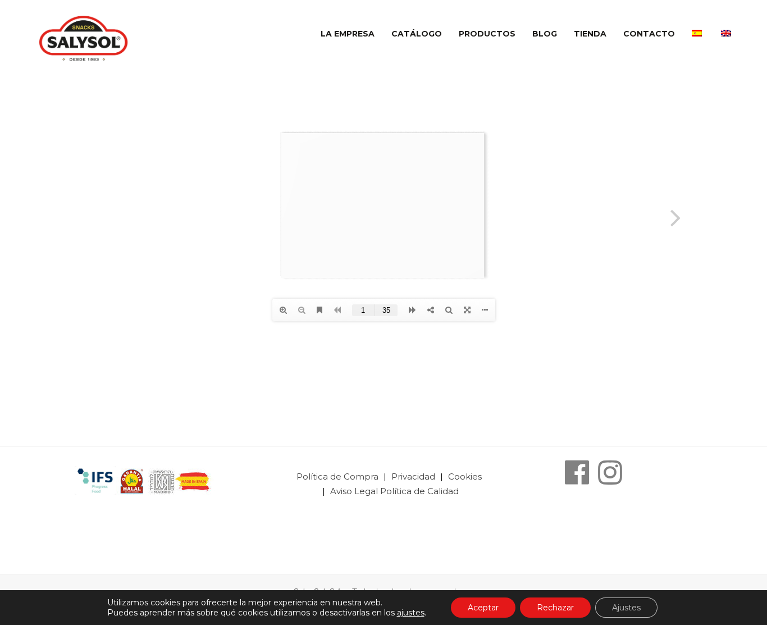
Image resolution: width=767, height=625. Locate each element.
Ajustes (626, 608)
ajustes (410, 613)
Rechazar (555, 608)
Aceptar (483, 608)
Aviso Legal (354, 491)
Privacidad (414, 476)
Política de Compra (338, 476)
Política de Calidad (419, 491)
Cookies (465, 476)
